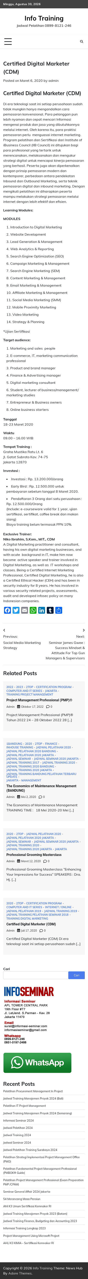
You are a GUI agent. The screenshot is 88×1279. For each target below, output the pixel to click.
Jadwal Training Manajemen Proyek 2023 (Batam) (35, 1213)
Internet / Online (58, 907)
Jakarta (51, 691)
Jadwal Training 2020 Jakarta (29, 770)
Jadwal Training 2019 (60, 911)
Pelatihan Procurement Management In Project (33, 1091)
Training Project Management (29, 694)
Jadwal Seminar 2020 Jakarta (56, 758)
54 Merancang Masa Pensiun (21, 1199)
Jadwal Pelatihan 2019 (23, 911)
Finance (51, 743)
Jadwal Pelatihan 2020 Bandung (31, 751)
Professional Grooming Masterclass (34, 855)
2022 (9, 687)
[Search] (81, 41)
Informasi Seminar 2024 (18, 1120)
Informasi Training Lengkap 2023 (24, 1228)
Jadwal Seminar (18, 758)
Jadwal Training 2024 (17, 1135)
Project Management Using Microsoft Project (31, 1235)
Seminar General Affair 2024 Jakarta (26, 1191)
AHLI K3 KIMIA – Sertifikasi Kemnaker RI (28, 1243)
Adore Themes (20, 1273)
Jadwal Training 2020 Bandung (30, 766)
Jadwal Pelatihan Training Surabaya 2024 (30, 1150)
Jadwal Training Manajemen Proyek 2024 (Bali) (33, 1098)
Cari (6, 969)
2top (29, 687)
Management (31, 780)
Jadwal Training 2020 (58, 762)
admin (53, 80)
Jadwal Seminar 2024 (17, 1142)
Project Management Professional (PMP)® (39, 700)
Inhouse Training (19, 747)
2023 (19, 687)
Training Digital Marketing (27, 918)
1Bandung (14, 743)
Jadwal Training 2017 (22, 762)
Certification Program (54, 687)
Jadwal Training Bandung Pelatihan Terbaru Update (41, 775)
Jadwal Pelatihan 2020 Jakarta (30, 755)
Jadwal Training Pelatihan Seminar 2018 (37, 914)
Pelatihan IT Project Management (24, 1105)
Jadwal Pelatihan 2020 (53, 747)
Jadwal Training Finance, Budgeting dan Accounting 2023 (40, 1221)
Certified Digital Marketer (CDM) (31, 924)
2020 (28, 743)
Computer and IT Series (24, 691)
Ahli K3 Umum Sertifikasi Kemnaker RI (27, 1206)
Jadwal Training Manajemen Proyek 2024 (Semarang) (37, 1113)
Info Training (44, 18)
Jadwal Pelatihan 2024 (18, 1127)
